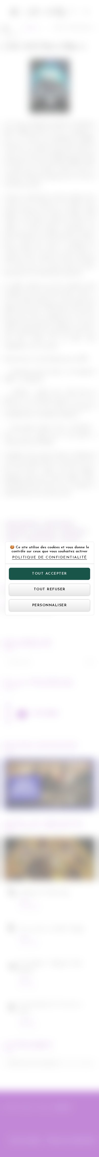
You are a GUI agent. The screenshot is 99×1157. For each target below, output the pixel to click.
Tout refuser (49, 589)
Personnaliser (49, 605)
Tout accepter (49, 574)
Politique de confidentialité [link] (49, 557)
